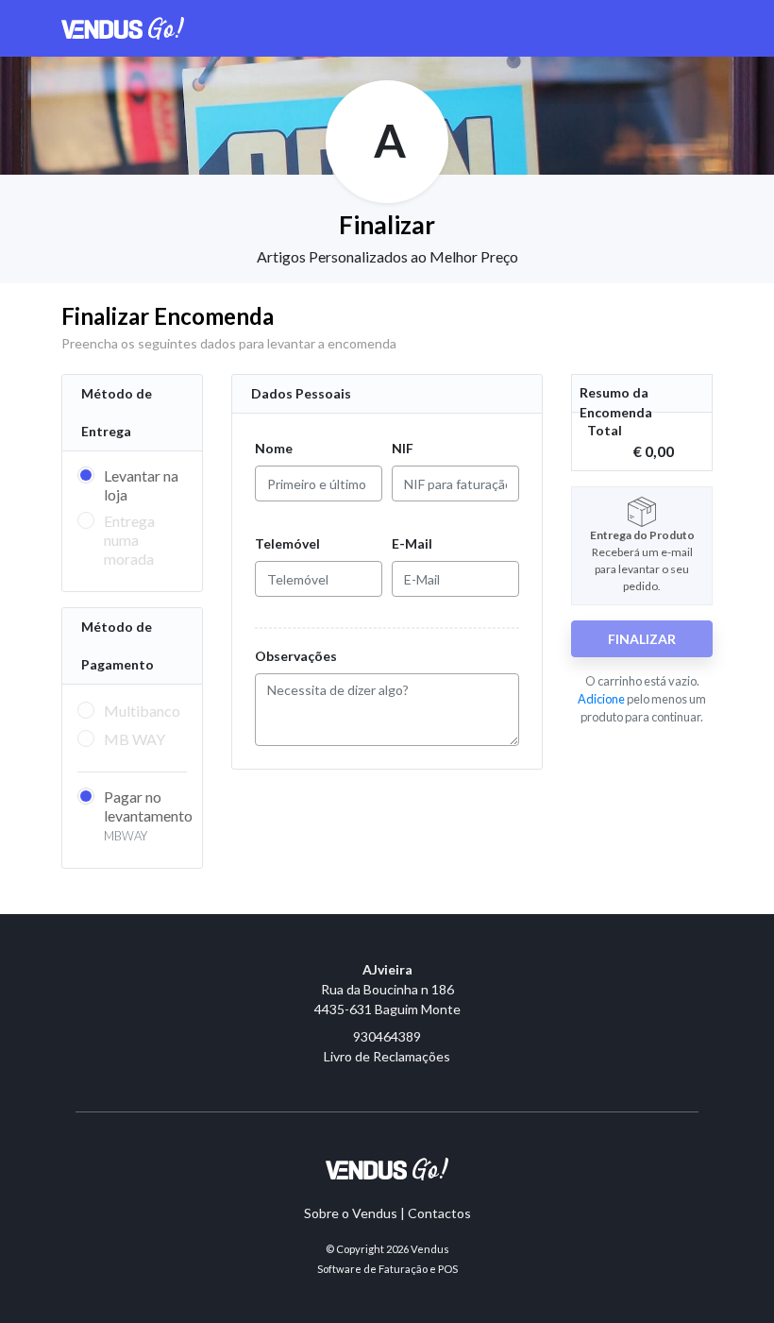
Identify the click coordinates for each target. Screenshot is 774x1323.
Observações (296, 656)
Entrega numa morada (129, 540)
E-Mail (412, 543)
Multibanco (142, 711)
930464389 (387, 1036)
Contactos (439, 1213)
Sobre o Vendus (350, 1213)
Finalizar (642, 639)
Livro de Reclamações (387, 1056)
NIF (402, 448)
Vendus (430, 1249)
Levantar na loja (141, 484)
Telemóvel (287, 543)
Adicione (601, 698)
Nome (274, 448)
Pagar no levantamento (148, 815)
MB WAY (134, 739)
